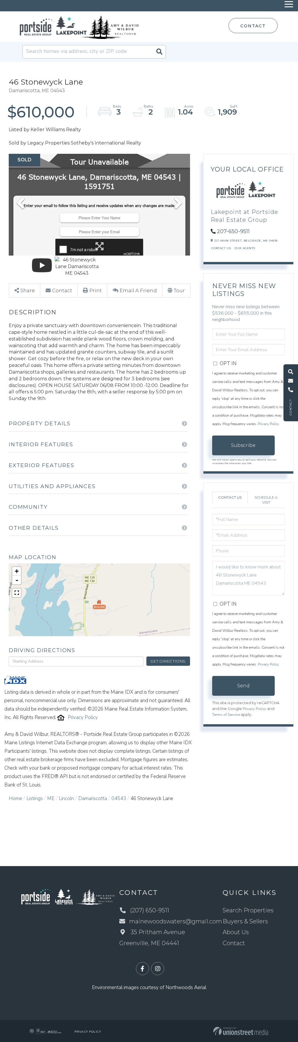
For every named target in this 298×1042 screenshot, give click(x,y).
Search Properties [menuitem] (248, 910)
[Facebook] (142, 968)
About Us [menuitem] (236, 932)
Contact (252, 25)
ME (50, 798)
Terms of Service (226, 714)
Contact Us (221, 248)
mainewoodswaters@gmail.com (175, 921)
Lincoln (66, 798)
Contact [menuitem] (234, 943)
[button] (159, 51)
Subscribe (243, 445)
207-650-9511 (233, 231)
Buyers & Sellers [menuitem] (245, 921)
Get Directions (168, 661)
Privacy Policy (83, 717)
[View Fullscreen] (16, 592)
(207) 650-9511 (149, 910)
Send (243, 685)
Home (15, 798)
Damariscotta (92, 798)
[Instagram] (157, 968)
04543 (118, 798)
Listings (34, 798)
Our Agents (245, 248)
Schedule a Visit (266, 499)
